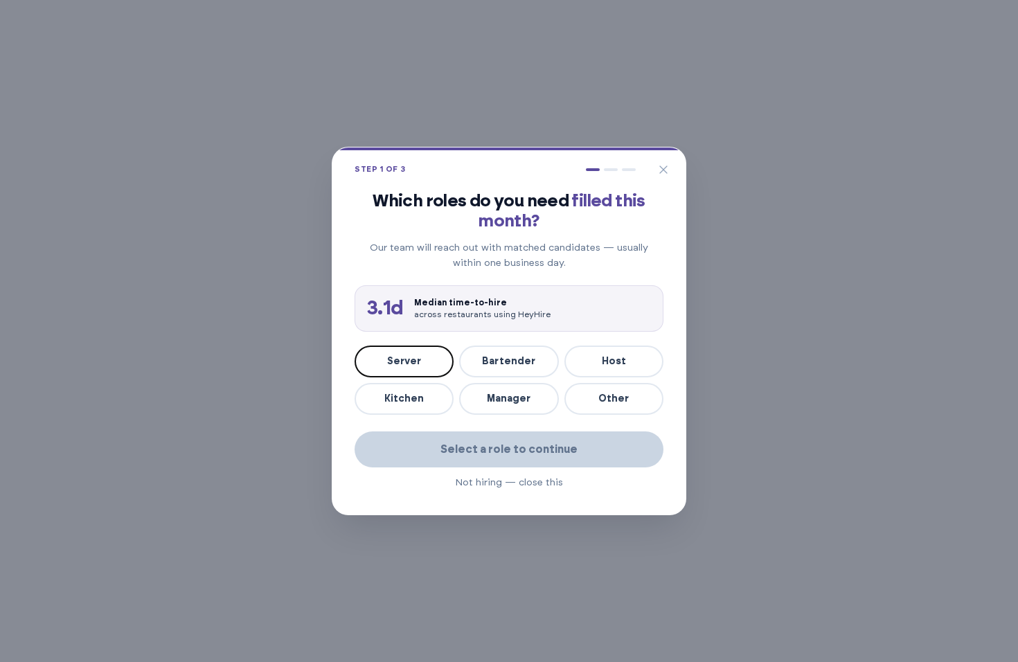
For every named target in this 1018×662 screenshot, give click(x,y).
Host (614, 361)
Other (613, 399)
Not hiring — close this (509, 482)
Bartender (508, 361)
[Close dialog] (663, 170)
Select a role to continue (509, 449)
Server (404, 361)
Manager (508, 399)
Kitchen (404, 399)
